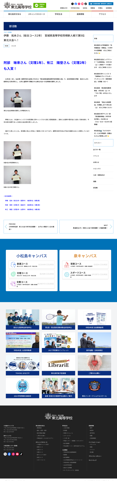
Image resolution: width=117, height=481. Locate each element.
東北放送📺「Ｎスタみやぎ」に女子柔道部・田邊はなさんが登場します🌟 (103, 133)
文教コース (40, 452)
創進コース (40, 447)
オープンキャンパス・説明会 (71, 470)
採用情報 (109, 8)
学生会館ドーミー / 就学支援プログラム (74, 446)
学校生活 (58, 14)
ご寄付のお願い (41, 435)
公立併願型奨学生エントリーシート (72, 460)
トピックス (97, 168)
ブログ (5, 32)
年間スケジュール (68, 433)
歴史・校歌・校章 (41, 430)
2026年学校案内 (67, 465)
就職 (91, 435)
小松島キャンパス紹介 (43, 444)
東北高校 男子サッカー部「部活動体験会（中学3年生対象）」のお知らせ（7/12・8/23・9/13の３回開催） (103, 119)
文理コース (40, 449)
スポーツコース (41, 460)
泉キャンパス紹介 (41, 455)
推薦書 (65, 455)
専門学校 (92, 433)
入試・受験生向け (99, 175)
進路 (94, 181)
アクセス (102, 14)
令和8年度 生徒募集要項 (69, 452)
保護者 (92, 8)
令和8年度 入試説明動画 (69, 462)
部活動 (10, 32)
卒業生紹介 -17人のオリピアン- (45, 438)
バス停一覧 (66, 438)
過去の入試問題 (67, 467)
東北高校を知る (14, 14)
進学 (91, 428)
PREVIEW (31, 226)
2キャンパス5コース (36, 14)
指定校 (92, 430)
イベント (96, 156)
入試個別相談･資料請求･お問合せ (102, 4)
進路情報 (80, 14)
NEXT (90, 226)
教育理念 (39, 428)
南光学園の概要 (41, 433)
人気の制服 (66, 428)
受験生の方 (63, 8)
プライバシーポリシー (95, 456)
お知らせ (96, 162)
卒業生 (100, 8)
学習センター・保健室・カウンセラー (73, 441)
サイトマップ (92, 460)
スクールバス (67, 435)
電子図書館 (66, 443)
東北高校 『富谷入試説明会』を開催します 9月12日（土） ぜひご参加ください (103, 105)
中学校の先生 (75, 8)
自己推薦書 (66, 457)
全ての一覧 (97, 149)
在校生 (85, 8)
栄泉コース (40, 457)
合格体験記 (93, 438)
